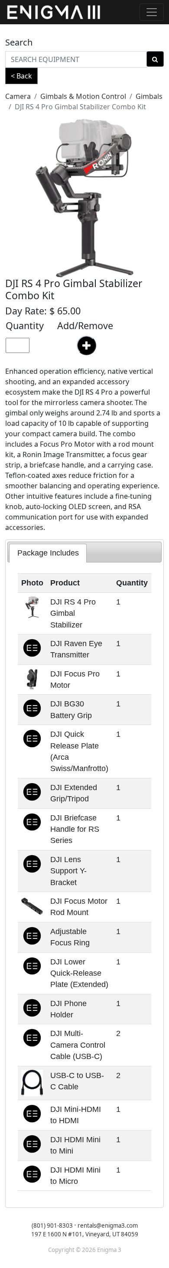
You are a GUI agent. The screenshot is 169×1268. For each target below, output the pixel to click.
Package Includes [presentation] (48, 553)
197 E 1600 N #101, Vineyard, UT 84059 (84, 1234)
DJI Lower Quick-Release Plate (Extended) (79, 973)
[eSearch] (155, 59)
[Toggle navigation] (152, 12)
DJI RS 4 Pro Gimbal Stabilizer (73, 613)
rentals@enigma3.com (108, 1225)
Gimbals (149, 96)
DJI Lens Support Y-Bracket (68, 871)
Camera (18, 96)
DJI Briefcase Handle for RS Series (74, 829)
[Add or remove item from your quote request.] (86, 345)
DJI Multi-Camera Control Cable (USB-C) (77, 1045)
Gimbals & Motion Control (83, 96)
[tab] (48, 553)
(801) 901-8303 (52, 1225)
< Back (21, 76)
